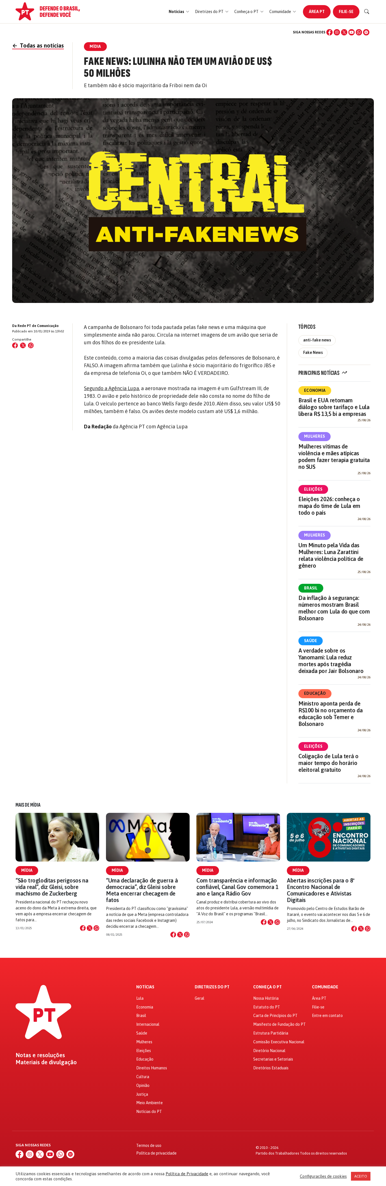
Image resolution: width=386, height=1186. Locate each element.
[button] (179, 12)
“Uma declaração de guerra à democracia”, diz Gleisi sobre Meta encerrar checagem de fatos (142, 890)
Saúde (310, 640)
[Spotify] (366, 32)
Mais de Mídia (28, 805)
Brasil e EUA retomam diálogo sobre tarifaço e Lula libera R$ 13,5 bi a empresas (333, 407)
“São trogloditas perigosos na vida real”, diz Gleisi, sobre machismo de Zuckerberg (52, 887)
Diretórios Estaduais (271, 1068)
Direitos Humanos (151, 1068)
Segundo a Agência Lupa (111, 388)
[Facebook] (329, 32)
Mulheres (314, 436)
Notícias (145, 987)
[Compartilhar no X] (89, 928)
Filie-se (346, 11)
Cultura (142, 1076)
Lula (140, 998)
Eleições (313, 489)
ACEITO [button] (360, 1176)
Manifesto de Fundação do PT (279, 1024)
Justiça (142, 1094)
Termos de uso (148, 1145)
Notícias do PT (149, 1111)
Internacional (147, 1024)
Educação (315, 693)
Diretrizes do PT (212, 987)
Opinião (142, 1085)
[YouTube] (351, 32)
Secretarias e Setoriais (273, 1059)
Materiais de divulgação (46, 1062)
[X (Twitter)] (344, 32)
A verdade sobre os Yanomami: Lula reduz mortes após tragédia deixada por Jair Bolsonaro (331, 660)
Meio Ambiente (149, 1102)
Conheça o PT (267, 987)
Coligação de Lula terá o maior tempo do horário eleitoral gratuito (328, 763)
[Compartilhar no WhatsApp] (31, 345)
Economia (315, 390)
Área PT (317, 11)
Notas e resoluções (40, 1055)
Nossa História (266, 998)
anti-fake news (317, 340)
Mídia (26, 870)
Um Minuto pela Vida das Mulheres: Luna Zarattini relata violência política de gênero (330, 555)
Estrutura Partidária (270, 1033)
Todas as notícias (38, 45)
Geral (199, 998)
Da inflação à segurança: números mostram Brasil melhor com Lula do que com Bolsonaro (334, 608)
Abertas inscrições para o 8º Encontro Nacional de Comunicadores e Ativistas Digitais (321, 890)
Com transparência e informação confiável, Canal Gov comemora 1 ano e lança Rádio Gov (237, 887)
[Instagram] (337, 32)
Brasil (311, 588)
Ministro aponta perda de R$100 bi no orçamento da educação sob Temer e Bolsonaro (330, 713)
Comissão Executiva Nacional (278, 1042)
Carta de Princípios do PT (275, 1015)
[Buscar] (367, 11)
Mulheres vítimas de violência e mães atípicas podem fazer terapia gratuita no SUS (334, 456)
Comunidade (325, 987)
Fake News (313, 352)
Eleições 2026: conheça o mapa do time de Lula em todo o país (329, 506)
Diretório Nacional (269, 1050)
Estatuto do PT (266, 1007)
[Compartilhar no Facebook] (15, 345)
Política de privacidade (156, 1153)
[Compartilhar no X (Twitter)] (23, 345)
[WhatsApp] (359, 32)
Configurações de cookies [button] (323, 1176)
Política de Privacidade (187, 1173)
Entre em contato (327, 1015)
